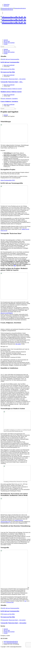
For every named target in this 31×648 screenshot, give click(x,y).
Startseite (6, 40)
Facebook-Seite (10, 602)
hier (15, 265)
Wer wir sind (7, 41)
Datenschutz (6, 4)
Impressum (6, 5)
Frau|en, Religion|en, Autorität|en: (9, 101)
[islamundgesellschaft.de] (13, 20)
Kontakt (5, 44)
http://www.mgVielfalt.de (7, 313)
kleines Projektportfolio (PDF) (8, 180)
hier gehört (18, 344)
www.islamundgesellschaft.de (11, 642)
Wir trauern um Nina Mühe (8, 72)
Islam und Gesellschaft (9, 65)
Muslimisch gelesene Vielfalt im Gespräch (11, 91)
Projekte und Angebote (9, 42)
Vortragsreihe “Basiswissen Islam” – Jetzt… (12, 81)
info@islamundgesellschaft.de (11, 641)
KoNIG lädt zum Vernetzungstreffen (10, 62)
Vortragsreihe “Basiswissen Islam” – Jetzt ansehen (13, 623)
